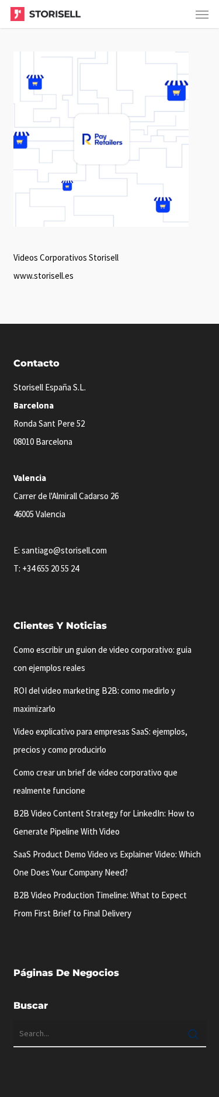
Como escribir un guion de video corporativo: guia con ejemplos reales (102, 658)
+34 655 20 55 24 (50, 568)
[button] (202, 14)
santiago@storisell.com (64, 550)
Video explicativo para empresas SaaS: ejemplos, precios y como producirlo (100, 740)
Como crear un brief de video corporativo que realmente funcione (95, 781)
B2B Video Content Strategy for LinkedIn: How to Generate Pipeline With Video (103, 822)
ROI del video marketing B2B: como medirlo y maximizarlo (94, 699)
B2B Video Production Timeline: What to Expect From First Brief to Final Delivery (100, 904)
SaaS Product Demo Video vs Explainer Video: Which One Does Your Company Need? (107, 863)
